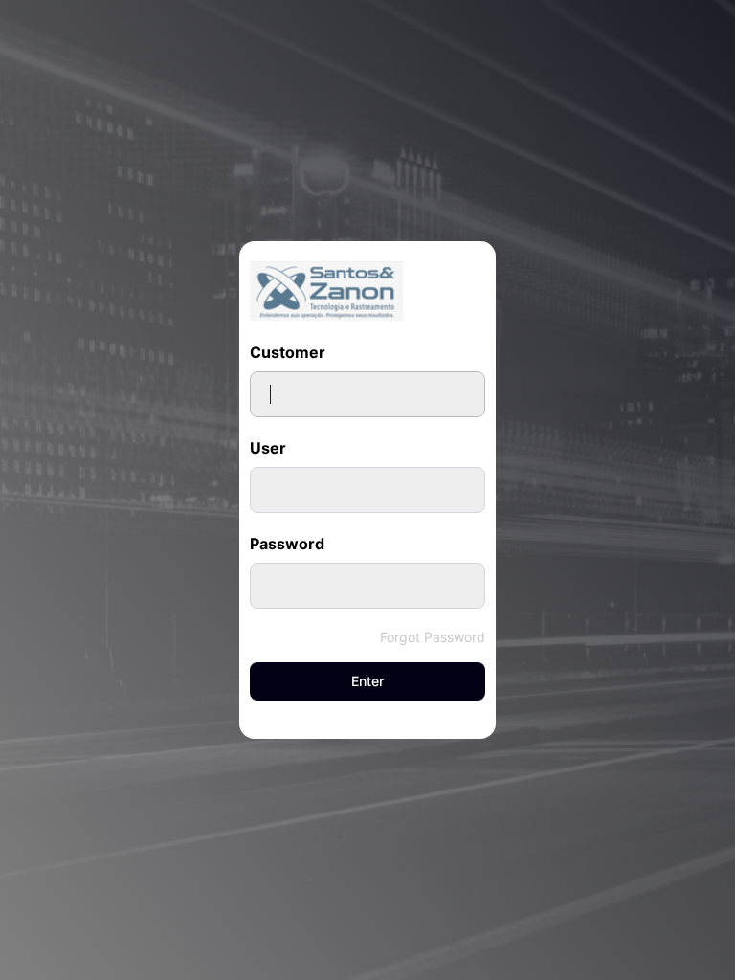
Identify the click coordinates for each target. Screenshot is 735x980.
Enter (367, 681)
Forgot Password (432, 637)
